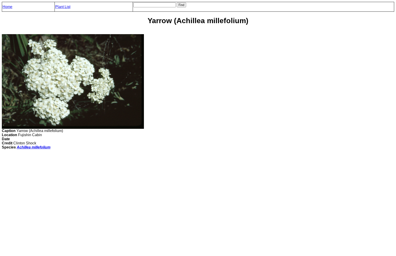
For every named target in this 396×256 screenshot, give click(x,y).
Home (7, 7)
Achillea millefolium (33, 147)
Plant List (62, 7)
